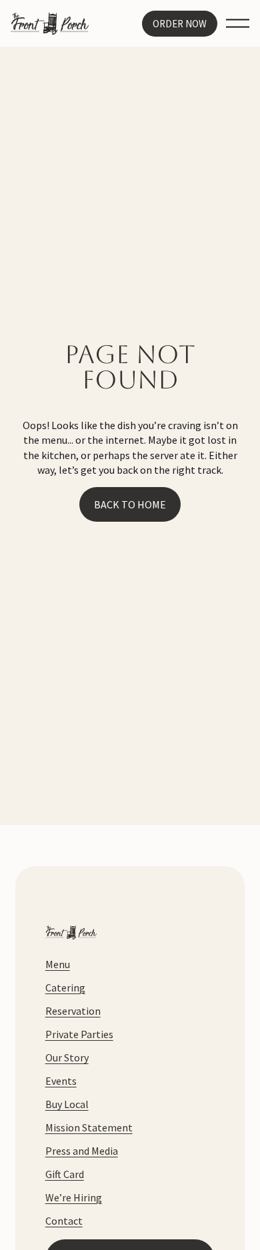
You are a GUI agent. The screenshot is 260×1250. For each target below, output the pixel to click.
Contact (64, 1220)
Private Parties (79, 1034)
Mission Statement (89, 1127)
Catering (65, 987)
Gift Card (64, 1174)
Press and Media (81, 1150)
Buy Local (67, 1104)
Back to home (130, 504)
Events (61, 1080)
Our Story (67, 1057)
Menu (57, 964)
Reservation (73, 1010)
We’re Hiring (73, 1197)
